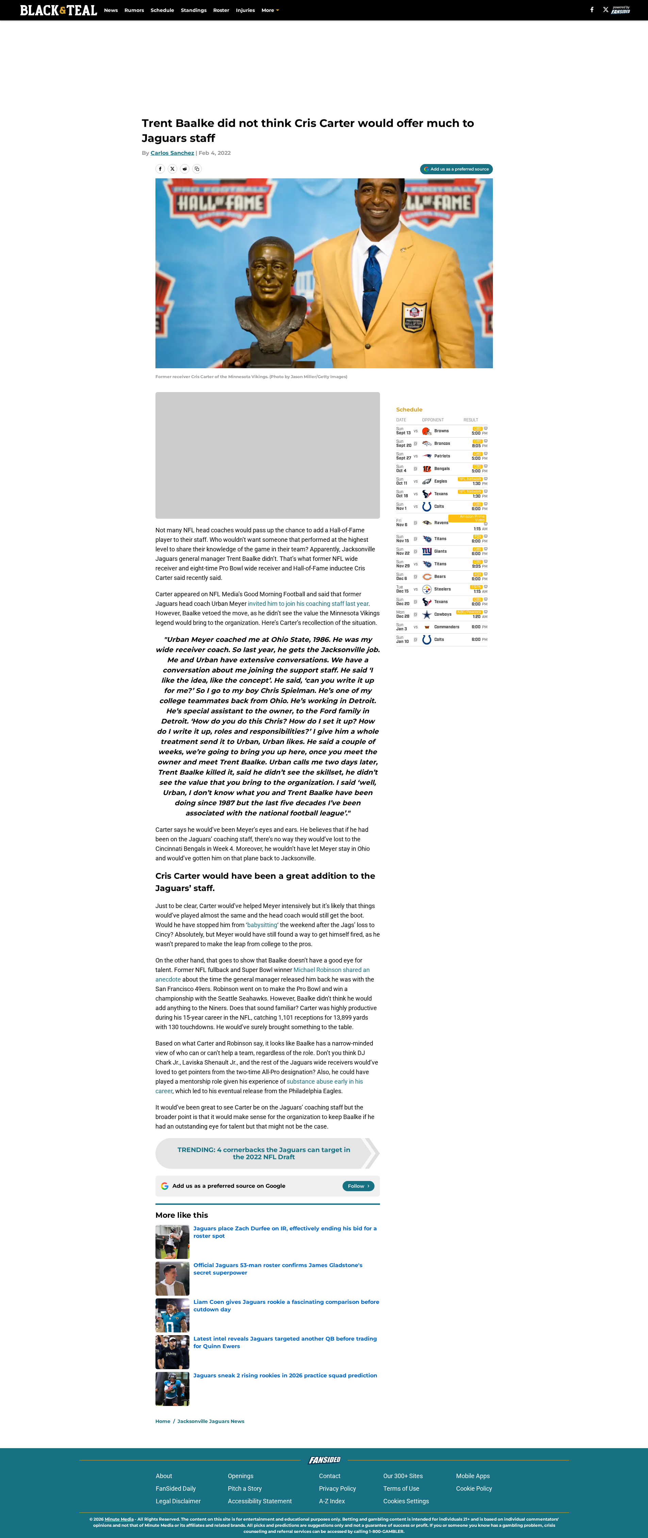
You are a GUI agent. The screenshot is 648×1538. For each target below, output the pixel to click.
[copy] (197, 169)
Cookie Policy (474, 1488)
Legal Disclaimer (178, 1501)
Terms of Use (401, 1488)
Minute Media (119, 1519)
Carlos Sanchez (172, 153)
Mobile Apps (473, 1475)
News (111, 10)
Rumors (134, 10)
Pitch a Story (245, 1488)
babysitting (262, 924)
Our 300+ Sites (403, 1475)
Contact (329, 1475)
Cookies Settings (406, 1501)
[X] (606, 9)
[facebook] (592, 9)
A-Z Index (332, 1501)
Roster (221, 10)
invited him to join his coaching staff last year (308, 603)
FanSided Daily (176, 1488)
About (164, 1475)
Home (162, 1421)
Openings (240, 1475)
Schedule (162, 10)
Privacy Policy (337, 1488)
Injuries (245, 10)
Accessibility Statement (260, 1501)
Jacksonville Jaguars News (211, 1421)
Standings (193, 10)
